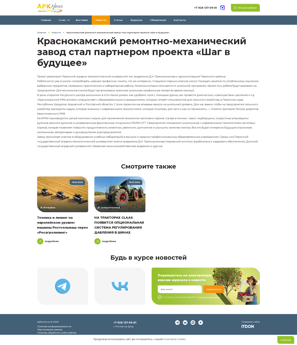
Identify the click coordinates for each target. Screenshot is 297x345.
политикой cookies (175, 339)
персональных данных (209, 297)
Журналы (136, 20)
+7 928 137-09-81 (205, 7)
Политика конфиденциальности (54, 326)
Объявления (158, 20)
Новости (101, 20)
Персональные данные (49, 329)
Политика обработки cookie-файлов (56, 332)
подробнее (52, 241)
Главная (46, 20)
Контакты (180, 20)
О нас (62, 20)
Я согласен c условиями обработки (191, 297)
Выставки (82, 20)
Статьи (118, 20)
